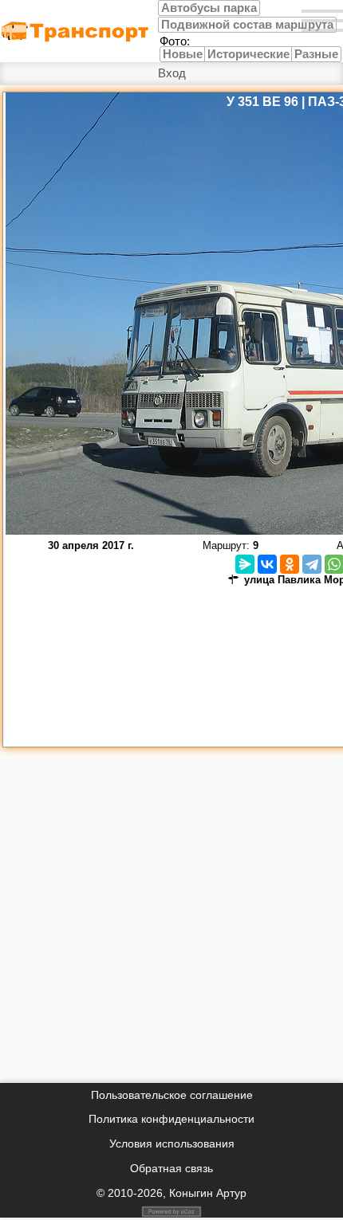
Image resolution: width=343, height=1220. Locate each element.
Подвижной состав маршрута (247, 24)
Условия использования (172, 1143)
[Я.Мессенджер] (244, 564)
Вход (172, 73)
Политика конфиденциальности (171, 1118)
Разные (316, 54)
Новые (183, 54)
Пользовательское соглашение (172, 1095)
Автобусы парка (209, 8)
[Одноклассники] (289, 564)
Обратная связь (171, 1168)
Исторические (248, 54)
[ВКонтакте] (267, 564)
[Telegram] (311, 564)
